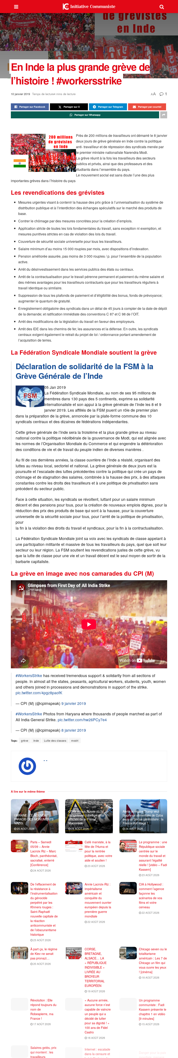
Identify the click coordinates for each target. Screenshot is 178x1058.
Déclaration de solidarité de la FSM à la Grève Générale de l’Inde (84, 370)
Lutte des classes (55, 740)
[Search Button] (162, 6)
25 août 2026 (25, 828)
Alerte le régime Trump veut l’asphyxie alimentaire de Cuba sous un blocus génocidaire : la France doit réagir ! (143, 817)
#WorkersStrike (29, 675)
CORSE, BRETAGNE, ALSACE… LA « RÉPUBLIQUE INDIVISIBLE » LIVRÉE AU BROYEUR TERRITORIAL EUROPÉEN (96, 967)
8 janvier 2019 (73, 730)
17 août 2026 (42, 1024)
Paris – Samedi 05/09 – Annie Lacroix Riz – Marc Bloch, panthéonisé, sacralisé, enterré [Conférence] (44, 853)
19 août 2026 (96, 991)
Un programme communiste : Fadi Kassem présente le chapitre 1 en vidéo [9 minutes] (152, 1009)
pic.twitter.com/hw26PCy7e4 (82, 719)
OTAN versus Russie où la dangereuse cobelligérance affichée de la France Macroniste (86, 817)
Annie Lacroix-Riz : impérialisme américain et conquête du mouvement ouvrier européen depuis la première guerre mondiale (98, 900)
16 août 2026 (96, 1038)
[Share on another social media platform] (163, 114)
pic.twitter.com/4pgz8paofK (39, 692)
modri (75, 740)
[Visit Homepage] (89, 6)
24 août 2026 (80, 828)
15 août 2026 (150, 1024)
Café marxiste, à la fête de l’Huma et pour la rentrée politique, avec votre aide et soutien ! (98, 851)
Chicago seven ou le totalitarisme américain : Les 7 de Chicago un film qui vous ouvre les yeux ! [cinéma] (153, 960)
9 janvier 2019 (73, 703)
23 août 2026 (96, 866)
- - (45, 760)
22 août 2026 (96, 922)
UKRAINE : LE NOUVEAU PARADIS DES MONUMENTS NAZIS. (33, 819)
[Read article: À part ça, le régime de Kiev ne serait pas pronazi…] (19, 953)
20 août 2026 (42, 964)
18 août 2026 (150, 977)
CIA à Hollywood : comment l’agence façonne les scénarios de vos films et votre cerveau (151, 895)
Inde (36, 740)
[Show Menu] (16, 6)
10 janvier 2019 (20, 94)
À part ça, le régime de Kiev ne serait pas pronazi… (43, 953)
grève (24, 740)
